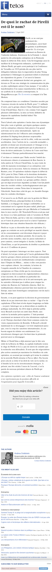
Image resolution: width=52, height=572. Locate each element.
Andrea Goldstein (7, 32)
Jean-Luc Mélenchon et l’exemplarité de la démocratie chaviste (24, 557)
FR (50, 3)
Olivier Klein (41, 485)
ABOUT (39, 3)
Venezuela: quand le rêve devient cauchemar (17, 553)
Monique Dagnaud (41, 500)
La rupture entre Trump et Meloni (13, 535)
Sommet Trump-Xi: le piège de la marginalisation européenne (23, 513)
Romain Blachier (14, 519)
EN (45, 3)
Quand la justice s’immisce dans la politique (17, 530)
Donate (26, 417)
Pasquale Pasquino (33, 540)
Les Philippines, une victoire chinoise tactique (17, 548)
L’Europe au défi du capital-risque (13, 477)
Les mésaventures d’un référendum (14, 540)
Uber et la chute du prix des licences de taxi (17, 495)
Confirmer (43, 568)
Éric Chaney (12, 482)
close (45, 387)
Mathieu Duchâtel (40, 548)
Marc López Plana (38, 530)
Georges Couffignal (40, 552)
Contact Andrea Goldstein (42, 461)
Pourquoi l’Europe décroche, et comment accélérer (19, 485)
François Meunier (38, 495)
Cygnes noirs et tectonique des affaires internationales (20, 522)
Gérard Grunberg (6, 559)
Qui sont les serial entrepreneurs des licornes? (18, 500)
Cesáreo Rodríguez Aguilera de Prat (36, 535)
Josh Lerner (29, 477)
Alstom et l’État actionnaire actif (12, 505)
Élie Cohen (27, 504)
